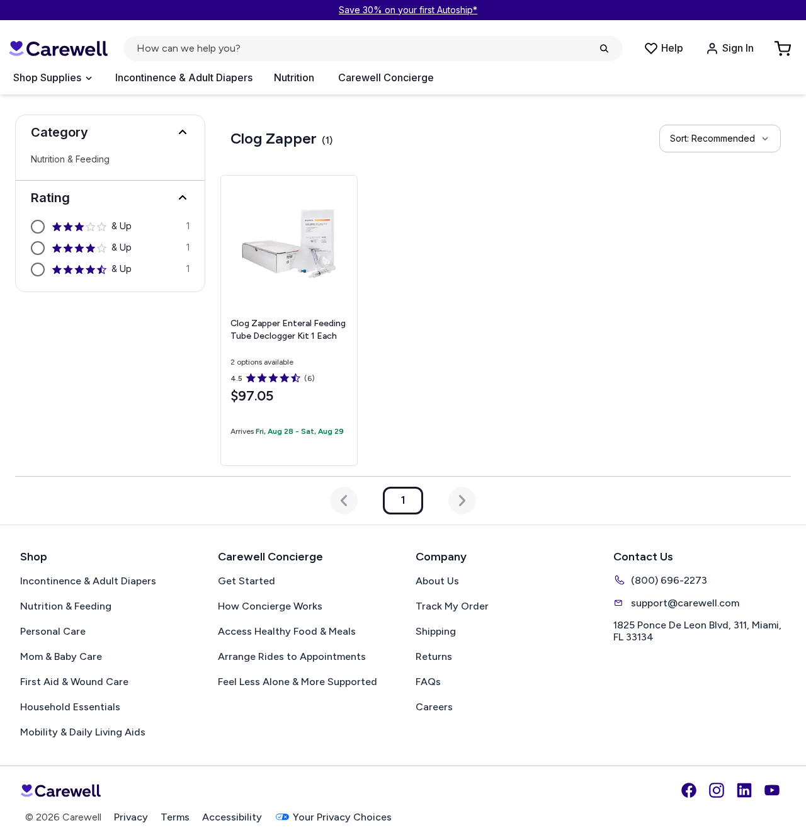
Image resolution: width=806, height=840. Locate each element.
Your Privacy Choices (342, 817)
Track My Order (452, 606)
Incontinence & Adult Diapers (184, 77)
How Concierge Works (270, 606)
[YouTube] (772, 790)
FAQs (428, 682)
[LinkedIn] (744, 790)
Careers (434, 707)
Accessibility (232, 817)
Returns (434, 656)
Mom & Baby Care (61, 656)
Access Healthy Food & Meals (287, 631)
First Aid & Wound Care (74, 682)
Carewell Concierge (386, 77)
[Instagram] (716, 790)
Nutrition (294, 77)
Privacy (131, 817)
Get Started (246, 581)
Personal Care (53, 631)
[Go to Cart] (783, 48)
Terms (175, 817)
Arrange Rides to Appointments (292, 656)
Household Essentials (70, 707)
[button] (110, 132)
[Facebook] (689, 790)
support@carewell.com (685, 603)
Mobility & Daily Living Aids (82, 732)
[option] (110, 227)
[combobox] (720, 138)
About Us (437, 581)
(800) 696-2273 (669, 580)
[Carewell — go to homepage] (58, 49)
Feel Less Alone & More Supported (297, 682)
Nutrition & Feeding (70, 159)
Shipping (436, 631)
